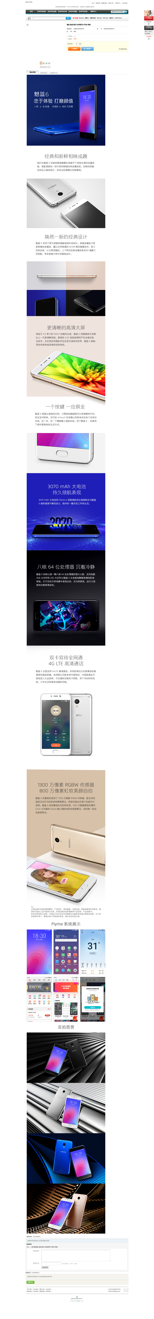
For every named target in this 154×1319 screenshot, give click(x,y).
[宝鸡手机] (29, 2)
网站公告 (42, 1289)
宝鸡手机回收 (83, 11)
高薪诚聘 (42, 1291)
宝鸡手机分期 (62, 11)
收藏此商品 (124, 49)
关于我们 (29, 1289)
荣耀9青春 (93, 18)
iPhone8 (99, 18)
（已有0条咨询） (36, 1236)
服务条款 (29, 1291)
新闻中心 (93, 11)
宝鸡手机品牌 (52, 11)
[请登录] (98, 3)
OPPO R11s (118, 18)
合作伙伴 (48, 1289)
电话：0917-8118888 (148, 32)
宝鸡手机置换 (72, 11)
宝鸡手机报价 (41, 11)
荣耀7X (87, 18)
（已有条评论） (35, 1272)
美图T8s (111, 18)
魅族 (75, 31)
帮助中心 (117, 3)
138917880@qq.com (114, 1291)
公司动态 (35, 1289)
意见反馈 (35, 1291)
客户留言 (124, 3)
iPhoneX (81, 18)
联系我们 (48, 1291)
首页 (31, 11)
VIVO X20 (105, 18)
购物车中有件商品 (117, 11)
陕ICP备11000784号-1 (77, 1298)
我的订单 (110, 3)
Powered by (75, 1300)
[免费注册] (104, 3)
